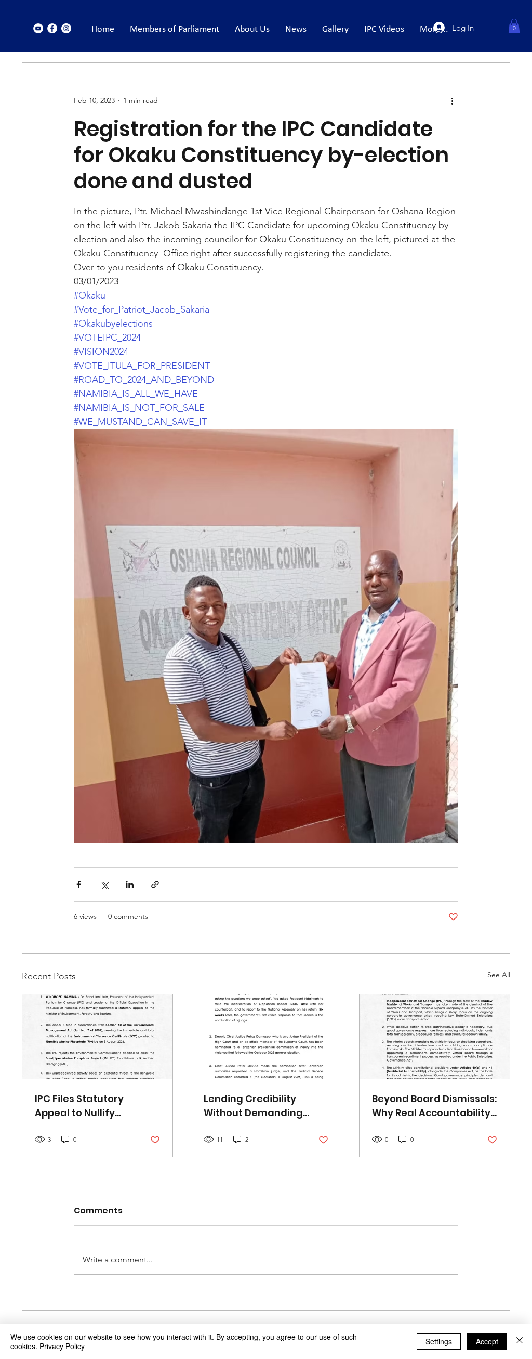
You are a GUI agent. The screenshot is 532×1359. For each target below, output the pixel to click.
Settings (438, 1341)
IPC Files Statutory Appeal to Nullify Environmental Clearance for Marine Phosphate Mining (87, 1106)
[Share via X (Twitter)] (104, 884)
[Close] (519, 1341)
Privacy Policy (62, 1346)
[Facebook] (52, 28)
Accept (487, 1341)
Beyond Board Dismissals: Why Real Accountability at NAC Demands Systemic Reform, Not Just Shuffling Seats (434, 1106)
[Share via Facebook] (79, 884)
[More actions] (452, 100)
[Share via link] (155, 884)
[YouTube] (38, 28)
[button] (514, 26)
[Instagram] (66, 28)
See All (498, 974)
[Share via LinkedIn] (130, 884)
